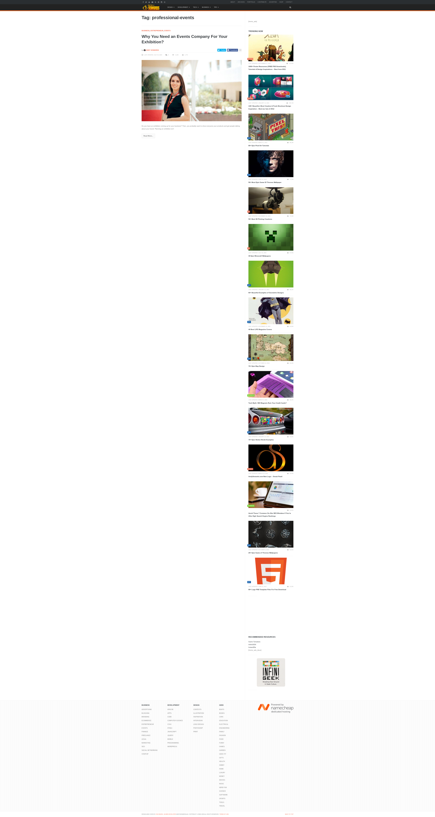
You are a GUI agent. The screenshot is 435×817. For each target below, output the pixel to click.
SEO (143, 746)
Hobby (221, 765)
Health (222, 761)
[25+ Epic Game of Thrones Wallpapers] (270, 534)
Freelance (146, 735)
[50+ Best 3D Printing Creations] (270, 200)
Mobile (170, 739)
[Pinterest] (159, 2)
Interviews (198, 720)
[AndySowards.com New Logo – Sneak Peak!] (270, 458)
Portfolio (251, 2)
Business (205, 7)
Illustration (198, 713)
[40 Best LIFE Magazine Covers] (270, 310)
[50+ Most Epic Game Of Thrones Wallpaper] (270, 163)
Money (222, 776)
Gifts (221, 758)
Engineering (224, 728)
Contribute (262, 2)
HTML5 (169, 728)
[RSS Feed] (156, 2)
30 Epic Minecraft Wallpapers (259, 256)
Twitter (223, 50)
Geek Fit (222, 754)
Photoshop (198, 728)
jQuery (170, 735)
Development (183, 7)
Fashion (222, 735)
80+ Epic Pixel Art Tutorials (258, 146)
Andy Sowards (152, 50)
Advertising (147, 709)
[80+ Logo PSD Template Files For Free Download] (270, 571)
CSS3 (169, 724)
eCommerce (146, 720)
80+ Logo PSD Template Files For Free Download (267, 589)
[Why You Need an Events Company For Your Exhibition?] (192, 90)
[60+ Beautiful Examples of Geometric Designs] (270, 274)
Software (223, 795)
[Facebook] (143, 2)
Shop (281, 2)
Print (195, 732)
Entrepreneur (156, 31)
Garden (222, 750)
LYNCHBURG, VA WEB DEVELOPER (165, 814)
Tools (221, 802)
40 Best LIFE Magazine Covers (260, 329)
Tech (195, 7)
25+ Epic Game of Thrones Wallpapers (263, 553)
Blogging (145, 713)
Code (169, 717)
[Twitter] (146, 2)
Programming (173, 743)
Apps (169, 713)
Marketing (146, 743)
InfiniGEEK (252, 644)
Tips (215, 7)
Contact (289, 2)
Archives (241, 2)
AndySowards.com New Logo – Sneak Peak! (265, 476)
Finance (145, 732)
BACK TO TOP (289, 814)
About (232, 2)
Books (222, 713)
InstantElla (252, 647)
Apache (170, 709)
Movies (222, 780)
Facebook (233, 50)
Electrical (223, 724)
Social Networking (150, 750)
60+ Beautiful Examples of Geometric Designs (266, 293)
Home (221, 769)
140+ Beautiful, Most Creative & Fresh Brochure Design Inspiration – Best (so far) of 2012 (269, 107)
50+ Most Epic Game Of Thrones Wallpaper (264, 182)
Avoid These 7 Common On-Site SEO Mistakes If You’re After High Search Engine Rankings (269, 514)
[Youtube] (149, 2)
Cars (221, 717)
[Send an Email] (153, 2)
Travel (222, 806)
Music (221, 784)
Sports (222, 798)
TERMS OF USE (224, 814)
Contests (197, 709)
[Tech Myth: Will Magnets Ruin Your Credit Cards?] (270, 384)
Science (222, 791)
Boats (221, 709)
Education (223, 720)
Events (167, 31)
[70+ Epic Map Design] (270, 347)
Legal (144, 739)
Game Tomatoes (254, 642)
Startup (145, 754)
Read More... (148, 136)
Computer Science (175, 720)
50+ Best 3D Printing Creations (260, 219)
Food (221, 739)
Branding (145, 717)
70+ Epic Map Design (256, 366)
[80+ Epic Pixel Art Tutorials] (270, 127)
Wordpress (172, 746)
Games (222, 746)
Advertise (273, 2)
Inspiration (198, 717)
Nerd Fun (223, 787)
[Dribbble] (165, 2)
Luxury (222, 772)
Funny (221, 743)
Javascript (171, 732)
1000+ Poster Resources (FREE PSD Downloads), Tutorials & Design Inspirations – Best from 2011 (267, 68)
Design (170, 7)
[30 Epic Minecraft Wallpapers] (270, 237)
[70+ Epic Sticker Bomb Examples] (270, 421)
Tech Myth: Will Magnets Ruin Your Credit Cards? (267, 403)
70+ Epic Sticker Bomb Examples (261, 440)
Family (221, 732)
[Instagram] (162, 2)
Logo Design (198, 724)
